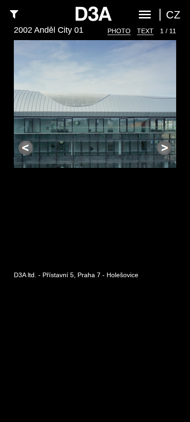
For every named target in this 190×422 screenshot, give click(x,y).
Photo (119, 31)
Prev (25, 148)
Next (164, 148)
